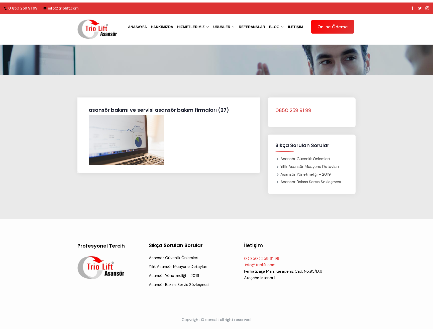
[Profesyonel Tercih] (97, 29)
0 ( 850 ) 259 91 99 (261, 258)
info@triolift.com (63, 8)
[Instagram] (427, 8)
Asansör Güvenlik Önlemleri (305, 158)
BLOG (274, 27)
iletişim (295, 27)
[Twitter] (420, 8)
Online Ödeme (332, 27)
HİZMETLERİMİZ (191, 27)
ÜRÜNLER (221, 27)
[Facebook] (412, 8)
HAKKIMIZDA (162, 27)
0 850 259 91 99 (22, 8)
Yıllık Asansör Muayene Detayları (309, 166)
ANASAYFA (137, 27)
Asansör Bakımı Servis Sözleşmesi (310, 181)
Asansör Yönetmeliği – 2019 (305, 174)
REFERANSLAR (252, 27)
